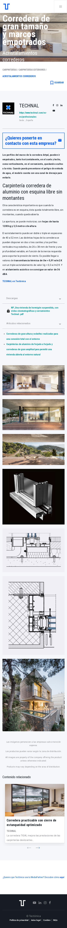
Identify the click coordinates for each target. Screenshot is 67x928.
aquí (62, 877)
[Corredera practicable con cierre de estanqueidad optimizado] (34, 800)
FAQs (55, 920)
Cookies (46, 920)
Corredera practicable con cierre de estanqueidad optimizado (31, 822)
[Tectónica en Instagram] (44, 903)
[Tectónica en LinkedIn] (38, 903)
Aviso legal (35, 920)
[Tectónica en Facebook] (49, 903)
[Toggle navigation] (60, 6)
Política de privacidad (19, 920)
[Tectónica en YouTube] (33, 903)
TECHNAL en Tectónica (14, 281)
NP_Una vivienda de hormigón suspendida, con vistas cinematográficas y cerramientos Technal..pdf (34, 310)
